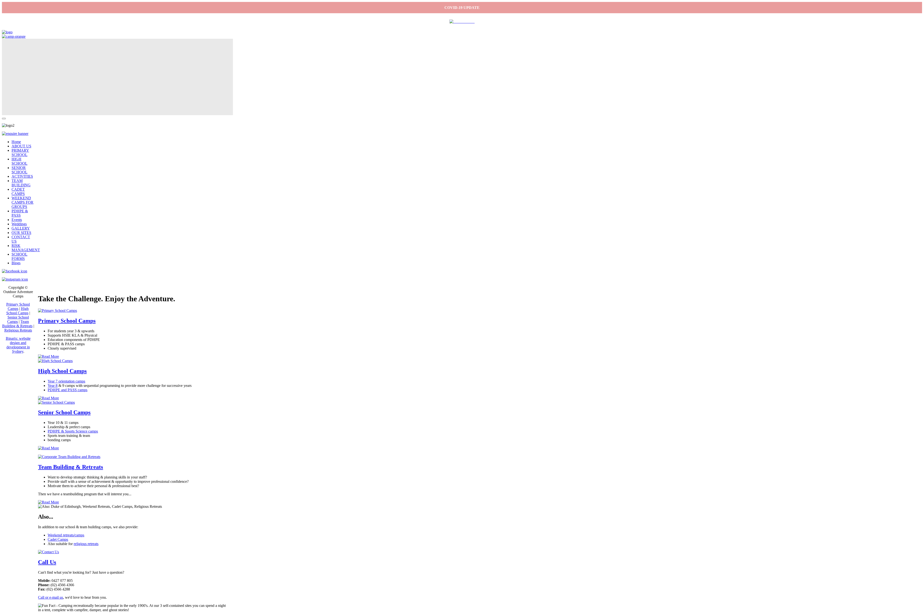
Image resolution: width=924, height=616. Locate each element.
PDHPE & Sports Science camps (73, 431)
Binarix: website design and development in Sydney (18, 344)
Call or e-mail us (50, 597)
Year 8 (53, 385)
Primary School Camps (67, 321)
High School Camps (62, 371)
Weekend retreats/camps (66, 535)
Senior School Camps (64, 412)
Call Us (47, 562)
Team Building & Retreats (70, 467)
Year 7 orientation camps (66, 381)
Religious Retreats (18, 330)
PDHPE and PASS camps (67, 390)
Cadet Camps (58, 539)
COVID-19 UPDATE (462, 8)
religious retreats (86, 544)
